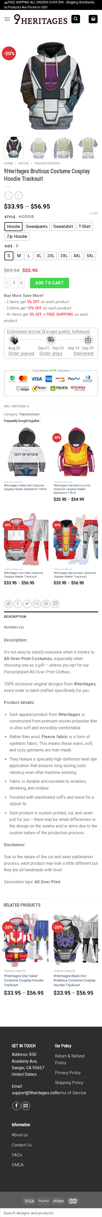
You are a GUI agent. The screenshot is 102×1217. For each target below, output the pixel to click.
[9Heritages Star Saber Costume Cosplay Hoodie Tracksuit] (26, 940)
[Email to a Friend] (36, 604)
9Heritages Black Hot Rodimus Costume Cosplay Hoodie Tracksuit (74, 980)
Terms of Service (70, 1092)
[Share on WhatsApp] (8, 604)
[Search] (75, 19)
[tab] (51, 617)
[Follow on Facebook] (16, 1106)
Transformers (47, 163)
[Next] (89, 85)
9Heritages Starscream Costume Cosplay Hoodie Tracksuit (75, 574)
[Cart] (93, 19)
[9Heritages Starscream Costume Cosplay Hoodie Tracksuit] (76, 539)
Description (15, 617)
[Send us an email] (25, 1106)
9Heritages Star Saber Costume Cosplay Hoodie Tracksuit (23, 980)
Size (8, 246)
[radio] (13, 227)
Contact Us (22, 1145)
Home (8, 163)
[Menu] (7, 19)
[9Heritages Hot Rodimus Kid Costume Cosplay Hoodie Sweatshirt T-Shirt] (76, 452)
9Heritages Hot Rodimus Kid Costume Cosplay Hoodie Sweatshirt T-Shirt (72, 489)
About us (20, 1134)
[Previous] (12, 85)
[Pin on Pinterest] (46, 604)
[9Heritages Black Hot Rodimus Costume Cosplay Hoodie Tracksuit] (76, 940)
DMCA (18, 1164)
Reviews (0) (14, 627)
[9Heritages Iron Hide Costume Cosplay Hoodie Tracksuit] (26, 539)
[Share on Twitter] (27, 604)
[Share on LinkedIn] (55, 604)
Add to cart (49, 282)
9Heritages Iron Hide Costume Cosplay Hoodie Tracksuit (23, 574)
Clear (93, 213)
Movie (24, 163)
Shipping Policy (69, 1082)
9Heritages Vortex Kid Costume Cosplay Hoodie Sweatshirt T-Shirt (25, 487)
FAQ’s (17, 1155)
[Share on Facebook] (18, 604)
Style (9, 217)
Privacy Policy (68, 1072)
